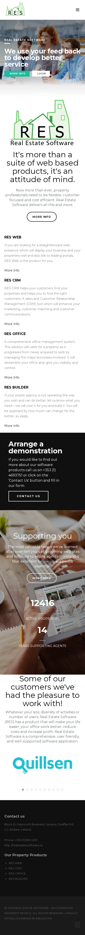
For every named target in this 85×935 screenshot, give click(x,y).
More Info (41, 216)
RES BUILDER (18, 878)
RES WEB (15, 863)
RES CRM (15, 868)
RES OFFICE (17, 873)
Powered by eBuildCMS (34, 918)
